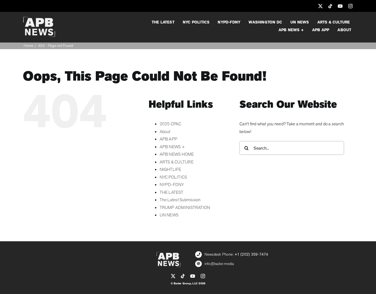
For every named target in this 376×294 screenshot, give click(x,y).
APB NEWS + (172, 147)
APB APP (169, 139)
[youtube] (340, 6)
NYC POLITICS (173, 177)
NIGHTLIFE (170, 169)
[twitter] (320, 6)
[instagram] (350, 6)
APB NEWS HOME (177, 154)
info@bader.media (219, 263)
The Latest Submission (180, 200)
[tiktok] (330, 6)
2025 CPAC (170, 124)
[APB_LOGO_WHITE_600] (39, 19)
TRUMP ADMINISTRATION (185, 208)
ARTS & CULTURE (177, 162)
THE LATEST (171, 192)
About (165, 132)
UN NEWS (169, 215)
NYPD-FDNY (172, 185)
